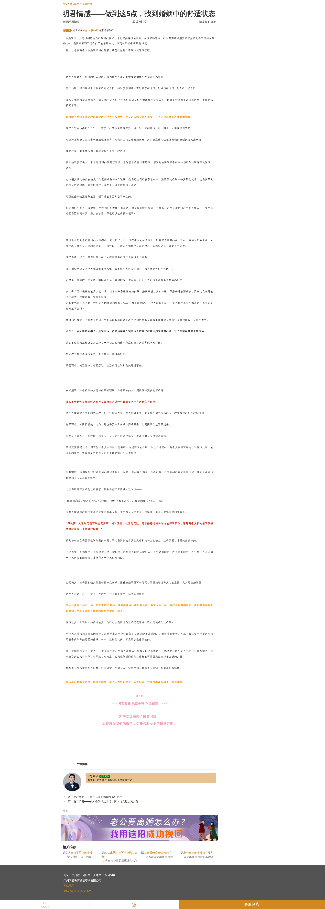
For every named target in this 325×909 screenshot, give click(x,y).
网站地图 (68, 885)
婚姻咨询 (87, 3)
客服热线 (251, 904)
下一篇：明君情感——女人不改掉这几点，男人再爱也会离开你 (100, 801)
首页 (65, 3)
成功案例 (75, 3)
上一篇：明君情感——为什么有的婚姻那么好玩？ (92, 796)
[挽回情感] (139, 827)
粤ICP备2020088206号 (77, 891)
